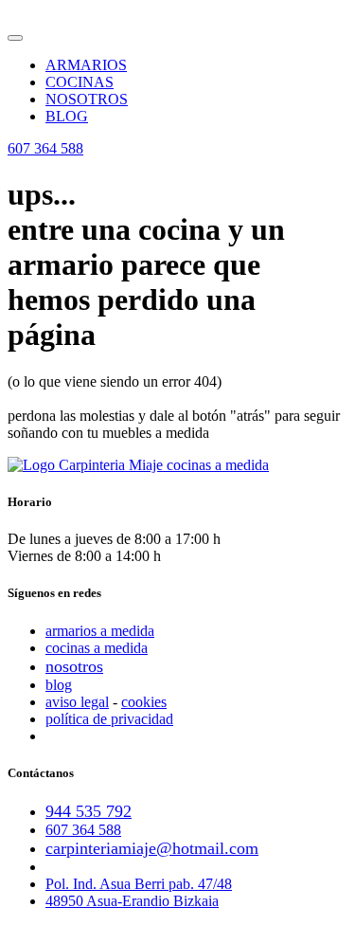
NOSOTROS (86, 99)
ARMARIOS (86, 65)
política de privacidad (109, 719)
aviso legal (77, 702)
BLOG (66, 116)
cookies (144, 702)
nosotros (74, 666)
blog (58, 685)
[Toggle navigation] (15, 38)
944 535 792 (88, 811)
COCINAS (79, 82)
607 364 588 (45, 148)
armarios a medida (99, 631)
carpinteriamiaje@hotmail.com (151, 848)
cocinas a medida (96, 648)
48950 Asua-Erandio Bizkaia (132, 901)
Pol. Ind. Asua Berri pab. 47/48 (138, 884)
